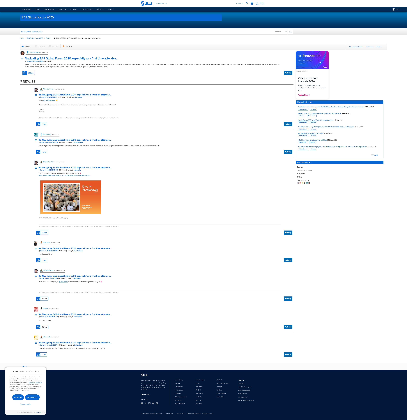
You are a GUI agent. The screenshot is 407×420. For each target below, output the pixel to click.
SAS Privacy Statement (35, 382)
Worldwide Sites (252, 3)
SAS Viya (73, 9)
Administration (86, 9)
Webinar (313, 109)
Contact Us (257, 3)
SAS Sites (262, 3)
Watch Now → (304, 95)
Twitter (146, 403)
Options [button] (27, 46)
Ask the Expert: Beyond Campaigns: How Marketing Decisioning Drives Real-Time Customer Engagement (332, 147)
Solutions (100, 9)
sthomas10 (46, 337)
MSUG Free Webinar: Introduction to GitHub (312, 140)
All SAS (238, 3)
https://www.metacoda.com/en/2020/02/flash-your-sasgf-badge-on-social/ (64, 175)
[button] (22, 58)
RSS (157, 403)
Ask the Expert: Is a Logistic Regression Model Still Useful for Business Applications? (326, 127)
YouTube (153, 403)
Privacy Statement (157, 413)
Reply (289, 73)
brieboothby (47, 134)
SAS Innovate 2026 (301, 71)
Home (22, 38)
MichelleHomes (48, 89)
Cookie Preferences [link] (146, 413)
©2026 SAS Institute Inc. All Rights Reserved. (200, 413)
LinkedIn (149, 403)
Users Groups (311, 116)
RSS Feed (69, 46)
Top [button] (25, 367)
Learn (37, 9)
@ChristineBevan (49, 100)
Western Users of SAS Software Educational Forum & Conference (319, 113)
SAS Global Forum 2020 (35, 38)
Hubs (110, 9)
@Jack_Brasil (63, 282)
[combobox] (156, 31)
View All (375, 155)
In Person (301, 116)
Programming (48, 9)
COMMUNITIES (161, 4)
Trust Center (179, 413)
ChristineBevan (34, 52)
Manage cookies (26, 404)
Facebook (142, 403)
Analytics (61, 9)
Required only (32, 397)
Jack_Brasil (46, 243)
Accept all (18, 397)
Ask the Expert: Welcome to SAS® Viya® (311, 133)
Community (26, 9)
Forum (48, 38)
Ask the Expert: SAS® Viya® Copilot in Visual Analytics (316, 120)
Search (247, 3)
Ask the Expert (303, 109)
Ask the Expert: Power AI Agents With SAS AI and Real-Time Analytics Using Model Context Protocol (331, 107)
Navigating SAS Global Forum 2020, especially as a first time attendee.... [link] (77, 38)
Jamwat (45, 309)
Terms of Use (169, 413)
